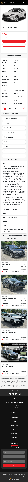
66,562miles (23, 368)
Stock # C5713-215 (6, 296)
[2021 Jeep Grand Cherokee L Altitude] (14, 318)
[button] (23, 2)
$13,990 (5, 371)
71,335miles (23, 300)
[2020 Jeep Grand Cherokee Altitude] (14, 285)
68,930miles (23, 334)
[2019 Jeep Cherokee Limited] (14, 352)
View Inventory (14, 417)
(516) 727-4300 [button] (15, 407)
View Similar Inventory (14, 45)
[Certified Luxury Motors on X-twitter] (12, 394)
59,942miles (23, 266)
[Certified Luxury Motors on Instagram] (19, 394)
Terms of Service (14, 437)
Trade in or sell (14, 425)
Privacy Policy (14, 433)
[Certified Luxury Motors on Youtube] (15, 394)
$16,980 (5, 303)
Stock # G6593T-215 (6, 364)
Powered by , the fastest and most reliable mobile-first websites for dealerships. (14, 475)
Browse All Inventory (14, 41)
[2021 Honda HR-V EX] (14, 251)
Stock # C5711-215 (6, 330)
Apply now (14, 429)
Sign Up (14, 465)
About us (14, 421)
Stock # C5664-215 (6, 262)
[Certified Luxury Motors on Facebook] (9, 394)
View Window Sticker (12, 108)
